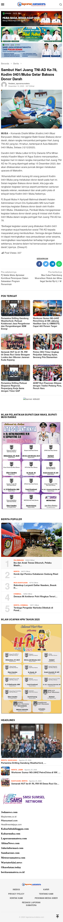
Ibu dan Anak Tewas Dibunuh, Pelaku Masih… (33, 564)
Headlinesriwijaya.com (11, 824)
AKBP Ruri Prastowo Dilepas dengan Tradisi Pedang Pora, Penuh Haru (47, 385)
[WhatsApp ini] (59, 264)
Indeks (16, 889)
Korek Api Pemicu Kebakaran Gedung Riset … (36, 575)
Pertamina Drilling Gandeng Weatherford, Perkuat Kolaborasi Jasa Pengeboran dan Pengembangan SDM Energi (15, 323)
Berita (16, 571)
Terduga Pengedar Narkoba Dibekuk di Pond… (33, 609)
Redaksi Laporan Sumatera (31, 904)
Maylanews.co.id (8, 816)
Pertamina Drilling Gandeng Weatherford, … (23, 763)
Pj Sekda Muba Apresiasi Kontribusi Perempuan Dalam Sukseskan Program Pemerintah (14, 278)
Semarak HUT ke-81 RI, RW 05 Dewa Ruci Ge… (35, 783)
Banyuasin (16, 781)
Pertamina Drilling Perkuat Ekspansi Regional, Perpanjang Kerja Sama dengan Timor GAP (14, 386)
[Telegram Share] (52, 264)
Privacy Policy (16, 893)
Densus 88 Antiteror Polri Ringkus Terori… (35, 596)
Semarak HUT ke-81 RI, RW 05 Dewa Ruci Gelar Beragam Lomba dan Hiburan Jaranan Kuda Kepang (15, 355)
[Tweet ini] (46, 264)
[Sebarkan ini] (39, 264)
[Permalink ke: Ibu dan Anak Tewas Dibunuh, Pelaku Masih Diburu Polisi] (31, 540)
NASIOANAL (12, 760)
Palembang (19, 560)
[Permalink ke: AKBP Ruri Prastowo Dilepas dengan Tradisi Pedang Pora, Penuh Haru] (47, 373)
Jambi (20, 770)
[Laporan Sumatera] (31, 3)
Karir (46, 889)
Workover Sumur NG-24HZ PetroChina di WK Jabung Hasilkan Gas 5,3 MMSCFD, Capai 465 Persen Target (46, 322)
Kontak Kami (16, 898)
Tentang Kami (46, 893)
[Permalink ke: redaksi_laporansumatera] (4, 84)
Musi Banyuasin (21, 583)
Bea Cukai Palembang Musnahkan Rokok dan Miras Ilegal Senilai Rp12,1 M (48, 276)
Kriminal (18, 594)
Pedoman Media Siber (46, 898)
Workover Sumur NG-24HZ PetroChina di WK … (35, 772)
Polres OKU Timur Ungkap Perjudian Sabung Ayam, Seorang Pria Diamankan (46, 354)
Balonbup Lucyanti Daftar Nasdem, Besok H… (35, 586)
